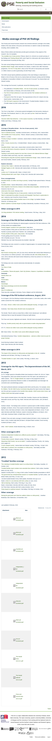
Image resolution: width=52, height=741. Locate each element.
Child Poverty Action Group (40, 391)
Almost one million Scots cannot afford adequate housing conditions (24, 327)
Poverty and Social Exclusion (30, 2)
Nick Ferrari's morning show (8, 252)
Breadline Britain (5, 147)
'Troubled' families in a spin (8, 358)
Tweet (49, 708)
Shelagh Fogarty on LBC (8, 168)
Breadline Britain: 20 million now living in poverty (14, 180)
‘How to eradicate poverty (8, 132)
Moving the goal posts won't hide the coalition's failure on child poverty (20, 495)
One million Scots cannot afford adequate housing (25, 332)
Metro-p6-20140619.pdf (19, 621)
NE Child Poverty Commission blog (20, 389)
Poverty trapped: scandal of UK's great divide (13, 227)
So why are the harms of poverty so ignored (13, 149)
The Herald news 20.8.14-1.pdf (19, 659)
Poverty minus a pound (7, 439)
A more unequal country (7, 445)
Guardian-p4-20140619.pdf (19, 550)
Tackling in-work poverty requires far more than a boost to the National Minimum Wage (24, 153)
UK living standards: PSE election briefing (12, 212)
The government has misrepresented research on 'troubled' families (19, 474)
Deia (2, 290)
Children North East (6, 393)
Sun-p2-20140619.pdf (19, 640)
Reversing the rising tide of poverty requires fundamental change (18, 157)
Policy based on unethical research (10, 489)
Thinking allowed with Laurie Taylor (10, 174)
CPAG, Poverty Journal (7, 143)
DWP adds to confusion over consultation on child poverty (17, 447)
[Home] (8, 4)
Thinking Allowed (15, 58)
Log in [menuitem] (48, 737)
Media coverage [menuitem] (6, 17)
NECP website (9, 426)
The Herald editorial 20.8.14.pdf (19, 678)
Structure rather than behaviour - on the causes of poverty (17, 118)
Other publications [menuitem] (6, 27)
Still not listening (5, 483)
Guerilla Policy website (26, 391)
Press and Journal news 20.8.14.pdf (19, 696)
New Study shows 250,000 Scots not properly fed (21, 309)
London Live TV (5, 172)
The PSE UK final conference (12, 93)
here (33, 113)
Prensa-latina (5, 279)
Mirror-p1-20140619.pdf (19, 519)
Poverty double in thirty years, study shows (13, 233)
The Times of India (6, 267)
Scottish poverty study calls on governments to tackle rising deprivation (26, 323)
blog (18, 472)
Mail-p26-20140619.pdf (19, 602)
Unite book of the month (7, 191)
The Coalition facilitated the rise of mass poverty (14, 193)
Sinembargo (4, 284)
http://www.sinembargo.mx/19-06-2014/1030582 (14, 286)
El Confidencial (8, 290)
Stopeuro (33, 271)
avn (10, 275)
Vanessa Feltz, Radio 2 (7, 166)
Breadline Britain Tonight (7, 66)
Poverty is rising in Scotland (8, 138)
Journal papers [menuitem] (5, 21)
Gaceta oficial (5, 275)
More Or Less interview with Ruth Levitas (17, 481)
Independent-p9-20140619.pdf (19, 586)
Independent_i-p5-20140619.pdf (20, 569)
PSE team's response (12, 101)
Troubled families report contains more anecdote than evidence (18, 468)
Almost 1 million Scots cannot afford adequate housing (22, 304)
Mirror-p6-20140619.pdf (19, 533)
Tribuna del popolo (14, 271)
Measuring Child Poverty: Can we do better (13, 441)
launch (8, 97)
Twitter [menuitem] (31, 737)
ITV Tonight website (18, 378)
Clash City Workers (25, 271)
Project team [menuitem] (5, 30)
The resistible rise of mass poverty (10, 56)
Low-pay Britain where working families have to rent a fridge (17, 199)
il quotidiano (40, 271)
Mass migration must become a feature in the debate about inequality (20, 187)
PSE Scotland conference (39, 93)
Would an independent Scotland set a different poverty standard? (18, 435)
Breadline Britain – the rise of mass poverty (25, 88)
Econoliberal (47, 271)
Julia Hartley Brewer (40, 254)
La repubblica (5, 271)
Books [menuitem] (3, 24)
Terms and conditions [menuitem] (40, 737)
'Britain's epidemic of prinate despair (11, 203)
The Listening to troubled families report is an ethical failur (17, 464)
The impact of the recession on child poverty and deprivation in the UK (20, 353)
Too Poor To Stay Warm (14, 68)
